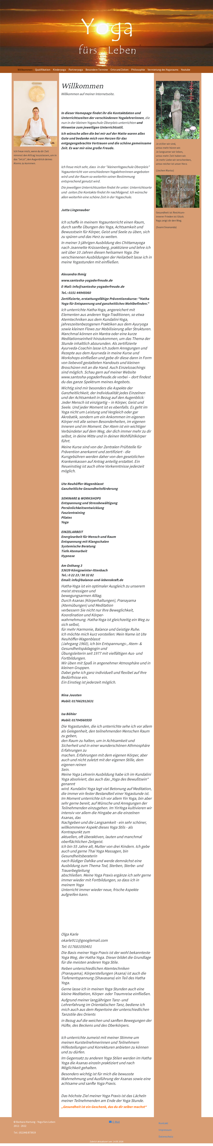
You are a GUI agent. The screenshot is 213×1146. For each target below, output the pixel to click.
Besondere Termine (97, 69)
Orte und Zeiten (119, 69)
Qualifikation (42, 69)
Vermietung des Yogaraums (163, 69)
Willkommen (25, 69)
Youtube (185, 69)
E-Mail (116, 1121)
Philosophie (138, 69)
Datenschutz (166, 1136)
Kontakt (163, 1123)
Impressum (165, 1129)
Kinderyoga (59, 69)
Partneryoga (76, 69)
